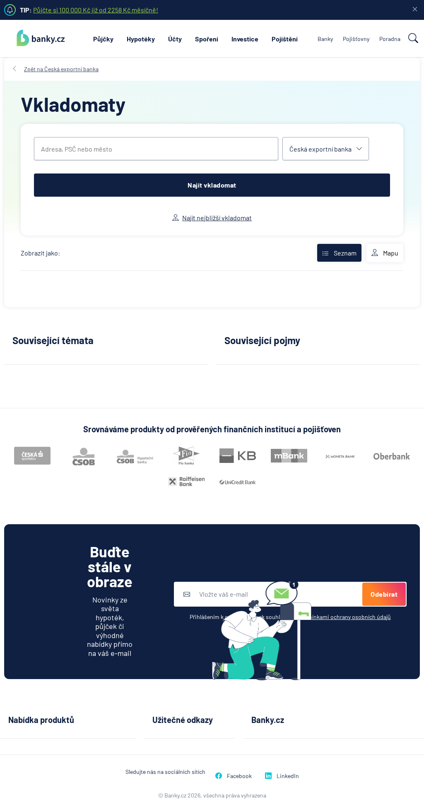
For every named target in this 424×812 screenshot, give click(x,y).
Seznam (345, 253)
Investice (244, 39)
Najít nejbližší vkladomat (217, 218)
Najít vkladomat (212, 185)
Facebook (239, 775)
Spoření (206, 39)
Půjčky (103, 39)
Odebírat (384, 594)
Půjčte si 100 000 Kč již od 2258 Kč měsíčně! (95, 10)
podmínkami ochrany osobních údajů (344, 616)
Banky (325, 38)
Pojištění (285, 39)
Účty (175, 39)
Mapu (390, 253)
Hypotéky (141, 39)
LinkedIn (288, 775)
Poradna (389, 38)
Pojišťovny (356, 38)
